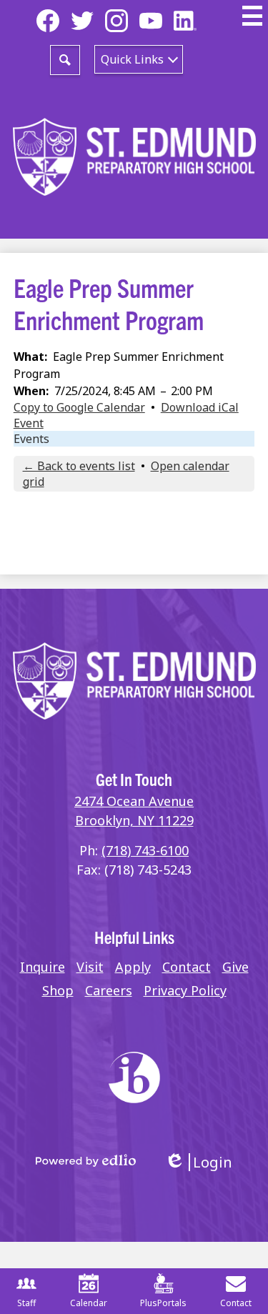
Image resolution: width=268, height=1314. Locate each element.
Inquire (42, 966)
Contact (186, 966)
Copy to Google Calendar (79, 407)
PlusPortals (163, 1303)
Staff (26, 1303)
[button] (138, 59)
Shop (58, 990)
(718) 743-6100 (145, 850)
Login (198, 1162)
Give (235, 966)
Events (31, 439)
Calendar (88, 1303)
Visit (90, 966)
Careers (108, 990)
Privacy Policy (185, 990)
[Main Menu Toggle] (252, 15)
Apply (133, 966)
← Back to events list (79, 466)
